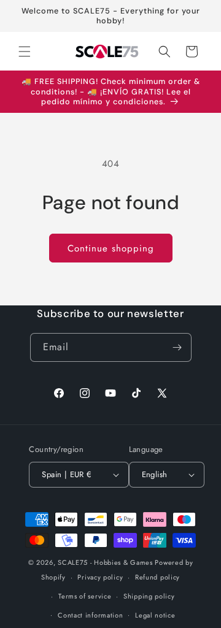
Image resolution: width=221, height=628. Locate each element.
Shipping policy (149, 596)
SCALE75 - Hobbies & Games (105, 562)
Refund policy (157, 577)
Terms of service (84, 596)
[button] (24, 51)
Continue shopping (111, 248)
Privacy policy (100, 577)
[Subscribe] (177, 347)
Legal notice (155, 615)
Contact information (90, 615)
